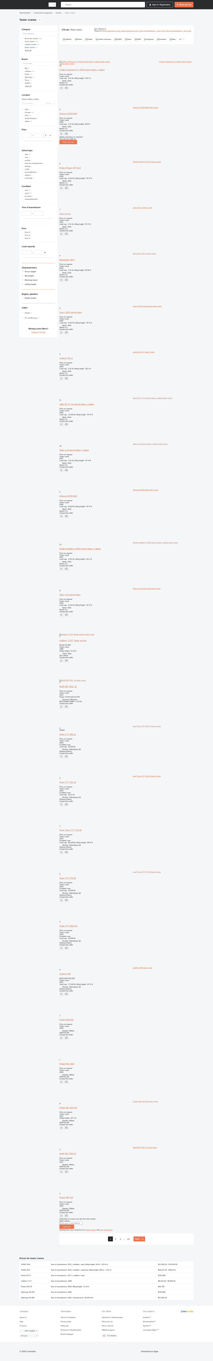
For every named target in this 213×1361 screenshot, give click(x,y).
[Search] (63, 4)
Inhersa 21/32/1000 (68, 114)
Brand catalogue (67, 1334)
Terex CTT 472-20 (67, 878)
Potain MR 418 (66, 1197)
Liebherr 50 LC (66, 358)
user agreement (106, 1230)
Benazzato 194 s (67, 260)
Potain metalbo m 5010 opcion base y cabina (80, 549)
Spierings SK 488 (27, 1298)
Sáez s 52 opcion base (69, 595)
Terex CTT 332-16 (67, 782)
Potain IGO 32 (26, 1287)
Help (21, 1322)
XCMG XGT (25, 1270)
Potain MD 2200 (66, 1064)
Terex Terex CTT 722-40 (70, 830)
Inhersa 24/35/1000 (68, 496)
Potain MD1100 (66, 1020)
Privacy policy (66, 1322)
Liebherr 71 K (26, 1281)
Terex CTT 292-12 (67, 734)
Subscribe (67, 1227)
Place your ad (68, 142)
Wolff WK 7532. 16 (68, 686)
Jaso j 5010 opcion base (70, 312)
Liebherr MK (65, 974)
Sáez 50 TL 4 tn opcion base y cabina (76, 404)
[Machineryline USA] (32, 5)
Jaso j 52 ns (65, 214)
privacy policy (91, 1230)
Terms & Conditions (68, 1317)
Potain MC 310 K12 (68, 1108)
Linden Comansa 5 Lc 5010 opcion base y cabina (82, 70)
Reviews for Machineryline (71, 1330)
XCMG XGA (25, 1264)
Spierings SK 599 (27, 1292)
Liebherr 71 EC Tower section (73, 640)
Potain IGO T (26, 1275)
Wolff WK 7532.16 (67, 1154)
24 (128, 1239)
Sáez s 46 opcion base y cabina (74, 450)
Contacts (23, 1326)
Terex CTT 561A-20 (68, 926)
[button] (61, 88)
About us (23, 1317)
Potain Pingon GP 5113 (70, 168)
